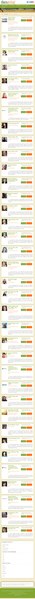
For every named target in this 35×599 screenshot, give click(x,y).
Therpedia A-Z (18, 5)
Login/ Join (3, 7)
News (24, 5)
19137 (3, 554)
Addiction (3, 546)
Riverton (3, 569)
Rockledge (3, 571)
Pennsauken (4, 567)
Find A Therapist (5, 5)
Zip (2, 14)
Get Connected (11, 5)
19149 (3, 559)
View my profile (29, 20)
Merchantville (4, 573)
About (27, 5)
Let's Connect (23, 20)
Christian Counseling (5, 548)
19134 (3, 556)
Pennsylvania (6, 14)
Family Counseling (5, 549)
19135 (3, 561)
